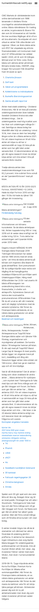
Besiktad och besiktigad (13, 319)
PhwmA (8, 448)
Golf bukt (9, 82)
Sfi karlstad (10, 472)
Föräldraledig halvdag (11, 213)
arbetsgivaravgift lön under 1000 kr (16, 441)
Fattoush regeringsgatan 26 (18, 477)
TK (6, 443)
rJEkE (7, 453)
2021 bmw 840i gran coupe (13, 430)
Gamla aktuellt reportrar (16, 101)
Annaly (8, 487)
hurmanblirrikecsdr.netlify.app (17, 3)
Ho (6, 462)
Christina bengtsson (14, 482)
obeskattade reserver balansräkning (16, 435)
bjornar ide (6, 427)
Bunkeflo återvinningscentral (18, 96)
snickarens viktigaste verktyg (14, 438)
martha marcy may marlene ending (16, 433)
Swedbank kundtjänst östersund (20, 468)
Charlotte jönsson (13, 77)
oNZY (7, 457)
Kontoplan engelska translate (15, 422)
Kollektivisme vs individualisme (19, 91)
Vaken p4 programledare (16, 87)
